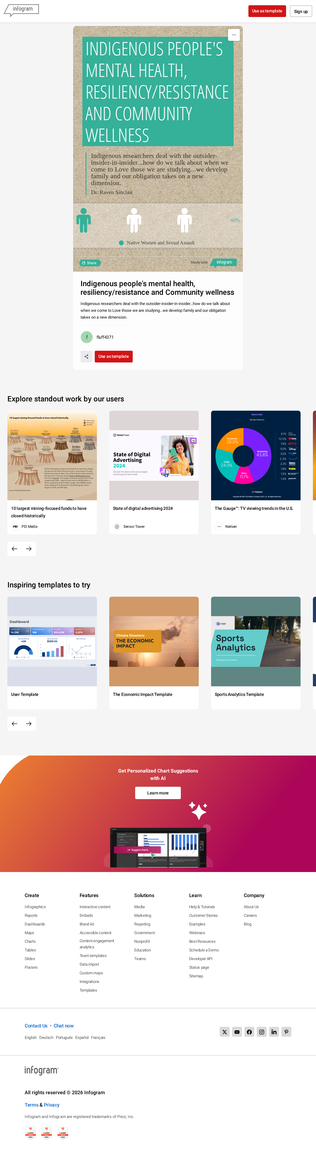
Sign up (301, 11)
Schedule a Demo (204, 950)
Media (139, 906)
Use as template (267, 10)
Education (142, 950)
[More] (234, 35)
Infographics (35, 906)
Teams (140, 958)
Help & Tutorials (202, 906)
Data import (89, 964)
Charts (30, 941)
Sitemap (196, 976)
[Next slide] (29, 549)
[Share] (86, 356)
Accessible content (96, 932)
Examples (197, 924)
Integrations (89, 981)
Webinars (197, 932)
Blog (247, 924)
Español (82, 1037)
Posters (31, 967)
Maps (29, 932)
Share (91, 263)
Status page (199, 967)
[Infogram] (21, 11)
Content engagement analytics (97, 943)
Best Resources (202, 941)
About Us (251, 906)
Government (144, 932)
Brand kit (87, 924)
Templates (88, 990)
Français (98, 1037)
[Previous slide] (14, 549)
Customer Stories (203, 915)
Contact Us (36, 1026)
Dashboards (35, 924)
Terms (32, 1105)
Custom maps (91, 973)
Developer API (201, 958)
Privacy (52, 1105)
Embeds (86, 915)
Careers (250, 915)
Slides (30, 958)
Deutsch (46, 1037)
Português (64, 1037)
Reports (31, 915)
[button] (158, 243)
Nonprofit (142, 941)
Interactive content (95, 906)
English (31, 1037)
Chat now (64, 1026)
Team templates (93, 955)
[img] (83, 220)
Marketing (142, 915)
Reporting (142, 924)
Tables (30, 950)
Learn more (158, 792)
